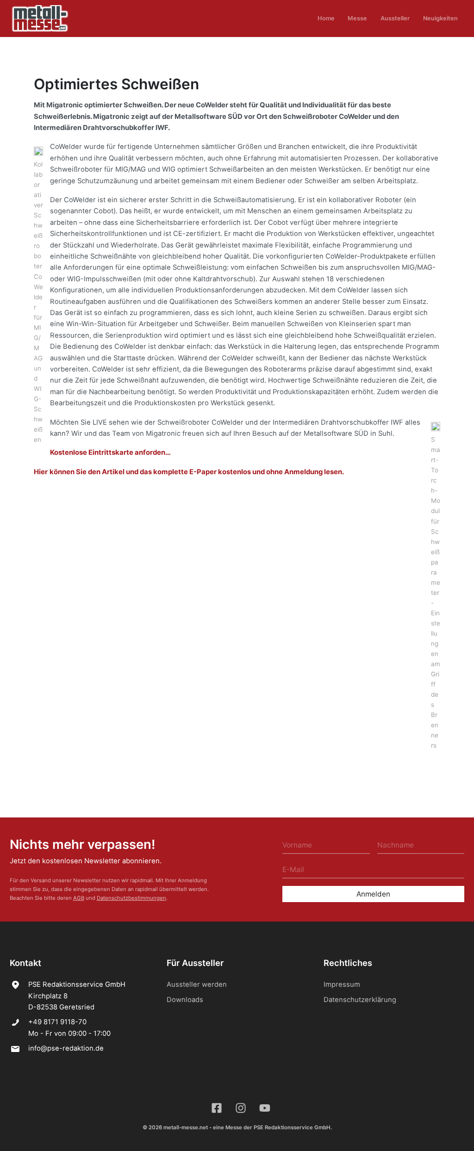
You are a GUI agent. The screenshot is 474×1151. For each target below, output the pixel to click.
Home (326, 18)
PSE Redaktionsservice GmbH (292, 1127)
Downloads (185, 1000)
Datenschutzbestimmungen (131, 898)
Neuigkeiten (440, 18)
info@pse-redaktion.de (66, 1048)
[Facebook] (217, 1108)
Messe (357, 18)
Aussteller (395, 18)
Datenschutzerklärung (360, 1000)
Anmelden (373, 894)
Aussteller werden (197, 984)
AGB (78, 898)
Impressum (342, 984)
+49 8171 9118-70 (57, 1022)
